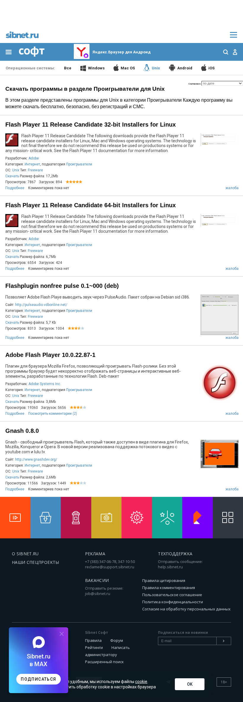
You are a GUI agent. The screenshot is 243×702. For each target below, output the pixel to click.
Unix (15, 170)
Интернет (32, 164)
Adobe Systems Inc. (44, 384)
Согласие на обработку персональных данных (186, 609)
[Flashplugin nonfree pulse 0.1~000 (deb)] (220, 334)
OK (190, 684)
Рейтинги (94, 647)
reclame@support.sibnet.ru (109, 566)
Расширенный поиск (104, 661)
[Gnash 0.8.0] (220, 467)
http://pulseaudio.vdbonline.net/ (41, 305)
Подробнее (14, 188)
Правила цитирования (163, 580)
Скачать (12, 176)
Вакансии (97, 580)
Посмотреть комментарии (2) (52, 413)
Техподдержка (175, 553)
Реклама (95, 553)
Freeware (35, 170)
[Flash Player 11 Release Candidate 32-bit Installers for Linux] (220, 145)
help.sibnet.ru (170, 566)
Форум (116, 640)
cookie (141, 681)
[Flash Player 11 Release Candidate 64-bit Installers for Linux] (220, 225)
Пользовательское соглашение (172, 594)
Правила (93, 640)
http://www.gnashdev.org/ (36, 459)
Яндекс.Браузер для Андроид (121, 52)
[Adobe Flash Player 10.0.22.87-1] (220, 401)
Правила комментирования (168, 587)
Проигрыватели (79, 164)
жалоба (232, 188)
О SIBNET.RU (25, 553)
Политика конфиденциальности (172, 601)
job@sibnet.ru (97, 593)
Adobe (33, 158)
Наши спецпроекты (35, 562)
